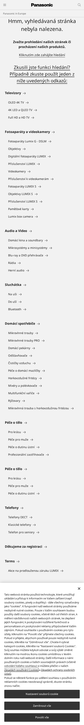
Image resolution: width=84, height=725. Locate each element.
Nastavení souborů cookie (42, 694)
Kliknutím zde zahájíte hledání (42, 55)
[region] (42, 654)
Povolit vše (42, 717)
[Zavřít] (79, 588)
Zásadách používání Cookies (21, 670)
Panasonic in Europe (14, 13)
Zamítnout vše (42, 706)
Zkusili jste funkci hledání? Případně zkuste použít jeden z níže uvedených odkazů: (42, 74)
